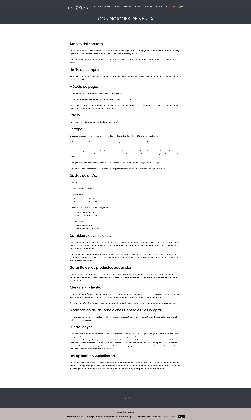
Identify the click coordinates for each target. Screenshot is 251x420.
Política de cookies (130, 404)
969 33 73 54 (144, 294)
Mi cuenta (159, 7)
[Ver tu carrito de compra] (167, 7)
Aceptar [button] (181, 417)
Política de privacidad (112, 404)
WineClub (127, 7)
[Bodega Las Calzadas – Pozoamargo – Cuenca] (78, 6)
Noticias (138, 7)
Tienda (117, 7)
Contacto (148, 7)
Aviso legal (97, 404)
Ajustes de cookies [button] (169, 417)
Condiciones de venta (147, 404)
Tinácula (108, 7)
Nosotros (97, 7)
